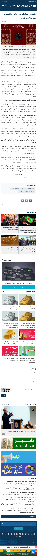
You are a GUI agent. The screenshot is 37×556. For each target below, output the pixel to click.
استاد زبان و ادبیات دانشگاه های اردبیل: (29, 228)
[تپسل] (2, 260)
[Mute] (6, 279)
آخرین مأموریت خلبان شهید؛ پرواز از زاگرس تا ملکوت (21, 497)
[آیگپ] (20, 534)
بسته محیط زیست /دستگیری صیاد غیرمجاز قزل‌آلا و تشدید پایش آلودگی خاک (18, 500)
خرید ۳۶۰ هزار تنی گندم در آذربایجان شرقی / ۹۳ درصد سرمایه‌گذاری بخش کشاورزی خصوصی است (18, 511)
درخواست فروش (18, 287)
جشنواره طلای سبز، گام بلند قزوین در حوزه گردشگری (21, 492)
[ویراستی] (11, 534)
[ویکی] (20, 536)
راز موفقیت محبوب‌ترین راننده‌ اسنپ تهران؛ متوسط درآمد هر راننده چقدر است (18, 485)
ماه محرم (23, 189)
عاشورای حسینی (15, 189)
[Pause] (3, 279)
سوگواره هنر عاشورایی (29, 191)
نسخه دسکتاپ (18, 529)
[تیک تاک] (5, 534)
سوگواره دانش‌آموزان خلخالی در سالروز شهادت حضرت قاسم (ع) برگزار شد (28, 250)
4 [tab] (2, 404)
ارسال (3, 396)
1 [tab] (8, 404)
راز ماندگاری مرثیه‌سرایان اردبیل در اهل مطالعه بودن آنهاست (28, 231)
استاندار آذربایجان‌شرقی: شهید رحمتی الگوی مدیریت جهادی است (18, 495)
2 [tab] (6, 404)
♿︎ (33, 551)
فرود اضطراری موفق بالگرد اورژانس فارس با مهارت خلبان (20, 481)
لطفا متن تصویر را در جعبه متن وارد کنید (26, 389)
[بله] (23, 534)
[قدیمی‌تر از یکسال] (27, 220)
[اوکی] (3, 534)
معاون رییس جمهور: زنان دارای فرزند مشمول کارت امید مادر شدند (18, 508)
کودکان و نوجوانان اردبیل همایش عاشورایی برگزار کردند (10, 228)
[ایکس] (31, 534)
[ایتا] (17, 534)
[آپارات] (25, 534)
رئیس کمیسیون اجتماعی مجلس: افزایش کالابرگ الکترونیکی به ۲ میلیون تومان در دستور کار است (19, 489)
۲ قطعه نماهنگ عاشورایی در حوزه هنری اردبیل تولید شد (10, 249)
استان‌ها (21, 174)
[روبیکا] (28, 534)
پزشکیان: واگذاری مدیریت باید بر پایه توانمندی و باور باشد (21, 432)
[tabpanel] (18, 421)
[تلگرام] (34, 534)
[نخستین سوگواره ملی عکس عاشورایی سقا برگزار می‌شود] (18, 34)
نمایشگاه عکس (30, 189)
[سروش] (14, 534)
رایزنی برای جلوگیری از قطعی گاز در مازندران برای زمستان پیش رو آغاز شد (17, 505)
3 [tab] (4, 404)
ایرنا (21, 6)
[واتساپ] (17, 536)
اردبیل (16, 174)
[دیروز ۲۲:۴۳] (18, 417)
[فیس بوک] (8, 534)
